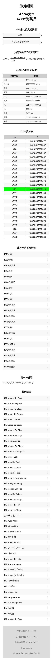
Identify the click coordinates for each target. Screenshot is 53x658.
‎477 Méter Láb (10, 457)
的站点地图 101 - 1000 (26, 636)
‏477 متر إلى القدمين (12, 515)
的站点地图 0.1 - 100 (26, 631)
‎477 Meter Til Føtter (13, 559)
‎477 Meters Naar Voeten (15, 478)
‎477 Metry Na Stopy (13, 409)
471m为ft (8, 276)
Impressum (26, 648)
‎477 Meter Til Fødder (13, 414)
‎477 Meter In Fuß (12, 419)
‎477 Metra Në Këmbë (14, 575)
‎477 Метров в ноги (12, 564)
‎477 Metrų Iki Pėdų (12, 467)
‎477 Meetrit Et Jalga (13, 435)
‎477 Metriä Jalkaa (12, 441)
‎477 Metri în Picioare (13, 494)
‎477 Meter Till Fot (12, 505)
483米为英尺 (9, 344)
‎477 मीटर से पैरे (10, 537)
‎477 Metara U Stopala (14, 451)
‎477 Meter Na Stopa (13, 499)
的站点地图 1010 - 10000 (26, 642)
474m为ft (8, 293)
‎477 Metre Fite (10, 592)
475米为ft (8, 299)
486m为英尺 (9, 361)
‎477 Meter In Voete (12, 510)
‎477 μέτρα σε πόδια (13, 425)
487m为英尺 (9, 366)
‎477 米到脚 (9, 608)
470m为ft (8, 271)
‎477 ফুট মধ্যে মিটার (11, 526)
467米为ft (8, 254)
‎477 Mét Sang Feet (13, 602)
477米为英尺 (9, 310)
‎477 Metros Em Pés (13, 489)
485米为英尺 (9, 355)
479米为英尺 (9, 321)
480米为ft (8, 327)
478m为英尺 (9, 316)
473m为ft (8, 288)
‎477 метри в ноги (12, 597)
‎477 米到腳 (9, 613)
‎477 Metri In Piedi (12, 462)
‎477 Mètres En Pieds (13, 446)
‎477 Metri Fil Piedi (12, 473)
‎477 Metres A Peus (12, 531)
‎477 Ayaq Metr (10, 521)
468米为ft (8, 260)
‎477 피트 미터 (10, 553)
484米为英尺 (9, 350)
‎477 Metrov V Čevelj (13, 569)
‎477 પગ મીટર (9, 586)
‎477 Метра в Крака (13, 403)
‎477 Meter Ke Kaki (12, 542)
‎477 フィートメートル (14, 548)
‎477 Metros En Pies (13, 430)
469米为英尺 (9, 265)
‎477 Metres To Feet (13, 619)
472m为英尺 (9, 282)
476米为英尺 (9, 305)
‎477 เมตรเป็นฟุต (11, 581)
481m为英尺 (9, 333)
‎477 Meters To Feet (13, 398)
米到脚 (26, 6)
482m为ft (8, 338)
